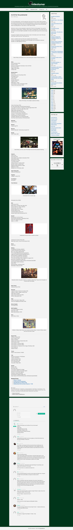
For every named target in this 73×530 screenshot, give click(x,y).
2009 (52, 104)
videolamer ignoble (55, 73)
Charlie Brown (22, 388)
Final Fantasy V (40, 388)
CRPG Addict (53, 130)
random (57, 166)
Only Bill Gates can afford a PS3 (20, 382)
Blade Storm (18, 388)
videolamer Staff (33, 9)
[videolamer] (36, 3)
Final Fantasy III (35, 388)
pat (17, 452)
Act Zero (13, 388)
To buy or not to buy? (16, 393)
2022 (52, 93)
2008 (52, 105)
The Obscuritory (54, 132)
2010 (52, 102)
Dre (18, 471)
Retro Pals (53, 126)
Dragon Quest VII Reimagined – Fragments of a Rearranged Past (57, 52)
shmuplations (53, 121)
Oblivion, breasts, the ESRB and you (18, 394)
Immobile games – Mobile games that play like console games (56, 78)
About (27, 9)
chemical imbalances (28, 388)
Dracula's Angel (54, 118)
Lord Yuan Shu (54, 117)
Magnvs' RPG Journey (55, 133)
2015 (52, 96)
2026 (52, 90)
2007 (52, 107)
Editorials (13, 387)
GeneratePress (42, 528)
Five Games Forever (55, 28)
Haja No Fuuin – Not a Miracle (57, 20)
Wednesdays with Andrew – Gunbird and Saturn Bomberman (56, 68)
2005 (52, 110)
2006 (52, 108)
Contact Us (41, 9)
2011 (52, 101)
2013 (52, 98)
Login (44, 406)
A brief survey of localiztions (20, 381)
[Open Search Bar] (46, 9)
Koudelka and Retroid (55, 16)
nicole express (54, 120)
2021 (52, 95)
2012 (52, 99)
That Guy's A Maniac (55, 135)
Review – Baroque (17, 380)
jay (17, 423)
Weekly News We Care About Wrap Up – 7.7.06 (23, 383)
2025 (52, 91)
